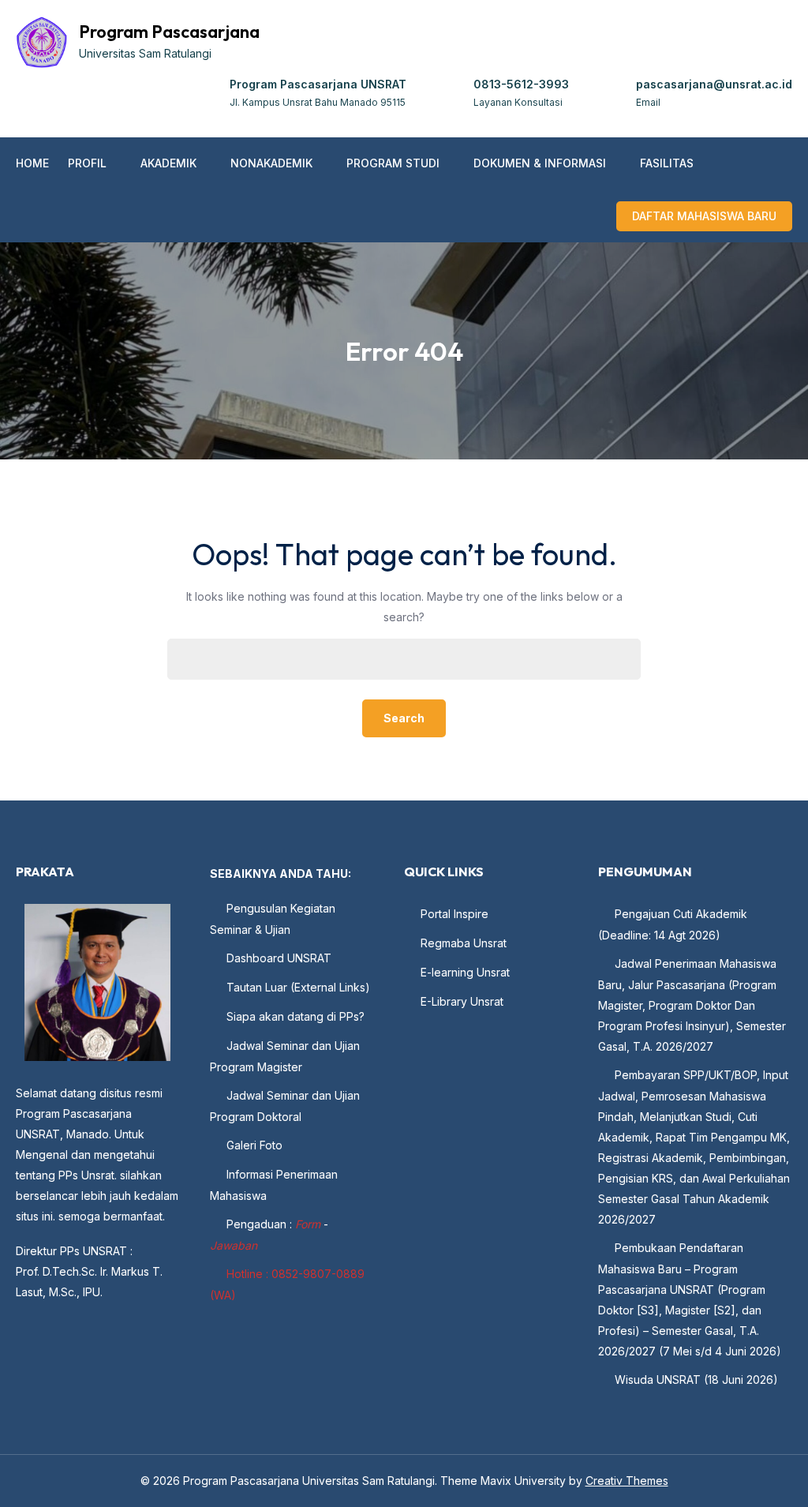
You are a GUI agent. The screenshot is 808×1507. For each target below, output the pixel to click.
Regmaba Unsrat (464, 943)
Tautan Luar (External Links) (298, 987)
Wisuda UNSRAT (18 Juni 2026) (696, 1379)
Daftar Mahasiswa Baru (704, 216)
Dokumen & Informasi (539, 163)
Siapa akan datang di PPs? (295, 1016)
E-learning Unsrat (465, 972)
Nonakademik (271, 163)
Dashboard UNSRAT (278, 958)
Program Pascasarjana (169, 32)
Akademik (168, 163)
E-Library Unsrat (462, 1001)
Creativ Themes (626, 1480)
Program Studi (393, 163)
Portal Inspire (454, 913)
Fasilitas (667, 163)
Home (32, 163)
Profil (87, 163)
